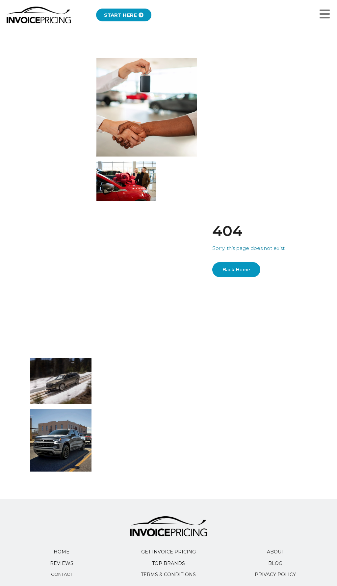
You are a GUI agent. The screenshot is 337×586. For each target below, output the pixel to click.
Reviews (61, 563)
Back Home (236, 270)
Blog (275, 563)
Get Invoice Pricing (168, 552)
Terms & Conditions (168, 574)
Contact (61, 574)
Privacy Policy (275, 574)
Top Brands (168, 563)
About (275, 552)
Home (61, 552)
